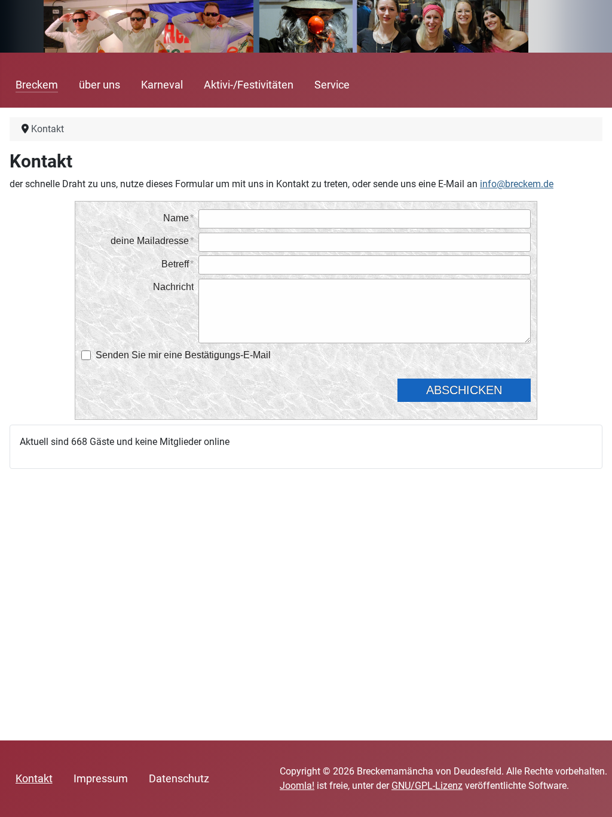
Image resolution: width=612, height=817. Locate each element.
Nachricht (173, 287)
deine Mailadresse (150, 241)
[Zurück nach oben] (591, 794)
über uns (99, 85)
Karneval (162, 85)
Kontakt (34, 779)
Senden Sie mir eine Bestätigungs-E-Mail (183, 355)
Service (332, 85)
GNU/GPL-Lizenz (427, 785)
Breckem (37, 85)
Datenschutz (179, 779)
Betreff (175, 264)
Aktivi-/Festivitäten (248, 85)
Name (176, 218)
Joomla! (297, 785)
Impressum (101, 779)
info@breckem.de (516, 184)
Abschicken (464, 390)
